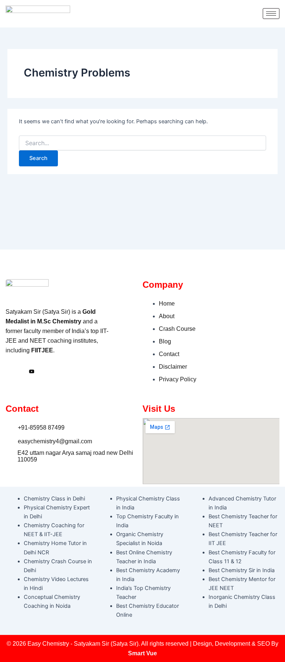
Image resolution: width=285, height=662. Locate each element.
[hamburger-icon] (271, 13)
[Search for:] (142, 143)
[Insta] (31, 371)
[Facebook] (13, 371)
